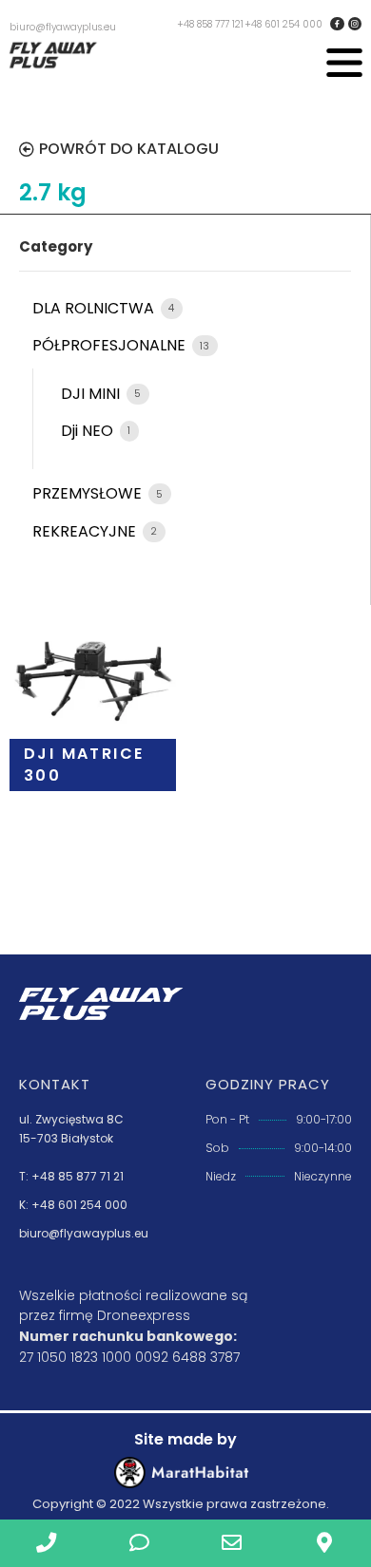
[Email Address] (232, 1543)
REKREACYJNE (86, 531)
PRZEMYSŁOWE (89, 493)
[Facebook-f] (336, 23)
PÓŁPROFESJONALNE (110, 345)
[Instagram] (354, 23)
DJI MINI (92, 394)
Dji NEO (89, 431)
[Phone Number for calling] (46, 1543)
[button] (344, 65)
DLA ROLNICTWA (95, 308)
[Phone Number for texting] (139, 1543)
